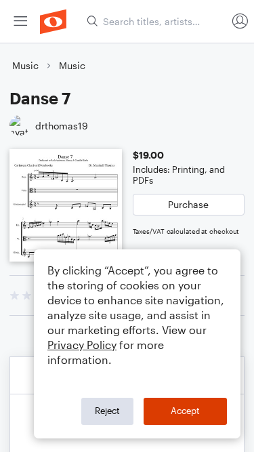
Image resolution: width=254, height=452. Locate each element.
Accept (185, 410)
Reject (107, 410)
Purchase (188, 204)
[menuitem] (20, 21)
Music (25, 65)
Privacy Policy (82, 344)
